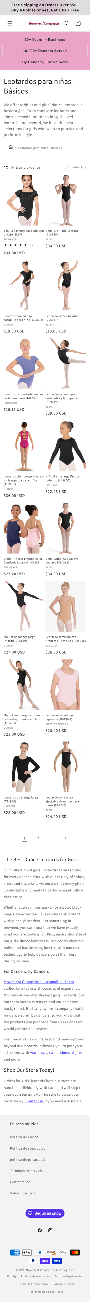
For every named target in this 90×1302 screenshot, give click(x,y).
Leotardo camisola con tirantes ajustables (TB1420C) (66, 639)
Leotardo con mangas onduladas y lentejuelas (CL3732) (62, 398)
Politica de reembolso (28, 1148)
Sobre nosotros (22, 1193)
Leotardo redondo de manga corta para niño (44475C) (23, 396)
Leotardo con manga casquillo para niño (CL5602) (23, 318)
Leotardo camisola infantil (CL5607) (64, 318)
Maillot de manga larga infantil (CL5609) (19, 639)
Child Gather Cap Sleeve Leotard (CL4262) (62, 560)
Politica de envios (24, 1137)
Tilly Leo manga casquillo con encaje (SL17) (24, 232)
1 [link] (25, 838)
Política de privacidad (69, 1276)
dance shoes (59, 1052)
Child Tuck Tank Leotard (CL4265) (62, 232)
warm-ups (38, 1052)
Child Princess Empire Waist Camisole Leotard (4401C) (23, 560)
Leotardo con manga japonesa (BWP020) (60, 717)
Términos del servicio (34, 1284)
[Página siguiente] (65, 838)
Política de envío (64, 1284)
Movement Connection (40, 1270)
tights (77, 1052)
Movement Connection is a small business (39, 981)
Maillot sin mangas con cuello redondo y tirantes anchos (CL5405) (24, 719)
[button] (10, 23)
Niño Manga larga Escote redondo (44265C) (62, 478)
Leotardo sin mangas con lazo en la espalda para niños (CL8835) (24, 480)
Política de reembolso (35, 1276)
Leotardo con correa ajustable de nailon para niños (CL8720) (62, 801)
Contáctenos (20, 1182)
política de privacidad (27, 1159)
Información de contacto (47, 1291)
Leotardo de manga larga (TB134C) (21, 799)
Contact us (35, 1101)
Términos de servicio (26, 1170)
